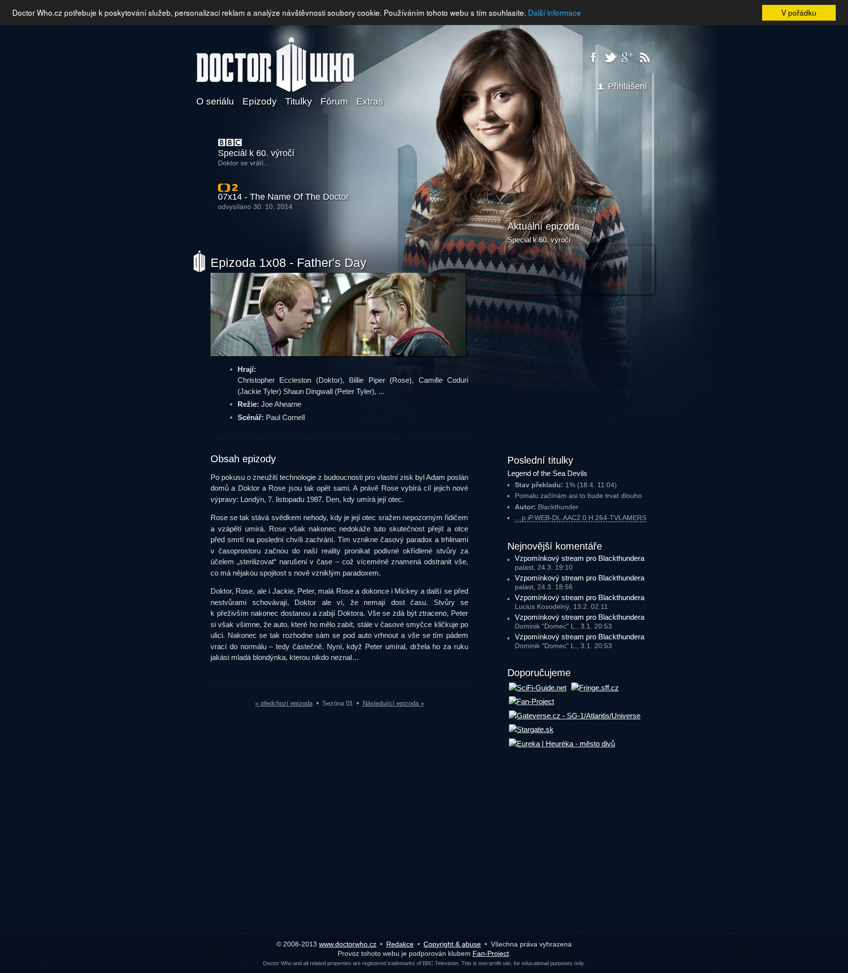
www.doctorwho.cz (347, 944)
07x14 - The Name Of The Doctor (283, 197)
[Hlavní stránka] (275, 58)
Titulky (298, 101)
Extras (369, 101)
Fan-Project (491, 953)
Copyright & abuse (452, 944)
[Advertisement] (581, 373)
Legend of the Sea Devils (547, 473)
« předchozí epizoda (284, 703)
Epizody (259, 101)
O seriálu (215, 101)
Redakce (400, 944)
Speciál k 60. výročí (256, 153)
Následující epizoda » (393, 703)
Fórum (334, 101)
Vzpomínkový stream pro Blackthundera (579, 558)
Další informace (554, 12)
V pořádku (799, 12)
